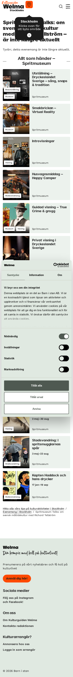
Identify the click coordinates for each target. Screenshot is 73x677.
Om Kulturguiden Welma (20, 620)
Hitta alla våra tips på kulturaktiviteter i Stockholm (33, 508)
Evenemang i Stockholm (17, 511)
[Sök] (61, 6)
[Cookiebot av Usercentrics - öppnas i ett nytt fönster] (53, 265)
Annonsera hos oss (16, 644)
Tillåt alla (36, 385)
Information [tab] (36, 274)
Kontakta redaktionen (18, 626)
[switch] (64, 347)
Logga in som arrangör (19, 649)
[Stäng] (29, 35)
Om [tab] (60, 274)
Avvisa (36, 408)
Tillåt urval (36, 397)
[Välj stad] (29, 4)
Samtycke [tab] (13, 274)
